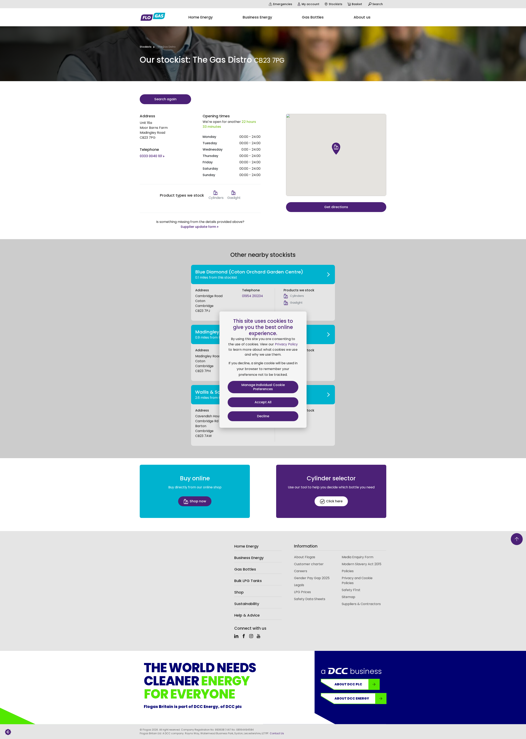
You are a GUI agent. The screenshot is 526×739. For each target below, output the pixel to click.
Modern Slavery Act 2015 (361, 564)
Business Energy (249, 557)
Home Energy (246, 546)
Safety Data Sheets (309, 599)
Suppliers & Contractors (361, 604)
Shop (239, 592)
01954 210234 (252, 296)
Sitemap (348, 597)
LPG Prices (302, 592)
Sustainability (246, 603)
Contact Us (277, 733)
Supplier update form (198, 226)
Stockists (145, 46)
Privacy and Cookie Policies (357, 580)
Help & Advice (247, 615)
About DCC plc (348, 684)
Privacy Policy (286, 344)
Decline (263, 416)
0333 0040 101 (151, 156)
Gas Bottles (245, 569)
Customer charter (309, 564)
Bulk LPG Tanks (248, 580)
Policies (348, 571)
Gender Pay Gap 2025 (312, 578)
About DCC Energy (352, 698)
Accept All (263, 402)
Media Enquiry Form (357, 557)
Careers (300, 571)
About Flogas (304, 557)
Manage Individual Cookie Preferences (263, 387)
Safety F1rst (351, 590)
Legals (299, 585)
